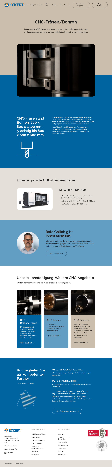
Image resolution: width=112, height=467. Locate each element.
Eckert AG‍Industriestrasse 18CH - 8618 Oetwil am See (11, 439)
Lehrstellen (62, 448)
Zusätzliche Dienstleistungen (37, 447)
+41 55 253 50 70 (10, 445)
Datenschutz (19, 463)
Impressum (8, 463)
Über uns (47, 5)
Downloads (35, 454)
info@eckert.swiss (10, 449)
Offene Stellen (63, 445)
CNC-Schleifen (37, 443)
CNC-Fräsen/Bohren (38, 440)
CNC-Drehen (36, 437)
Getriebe (40, 5)
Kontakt (63, 5)
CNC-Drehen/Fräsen (39, 434)
